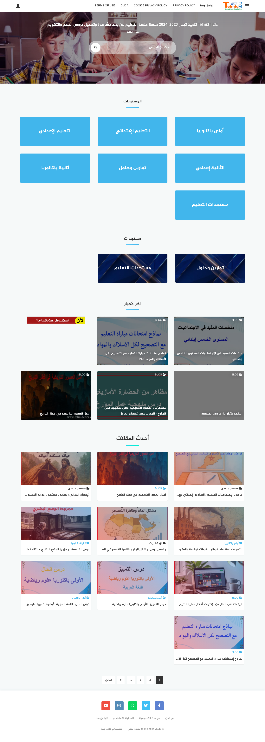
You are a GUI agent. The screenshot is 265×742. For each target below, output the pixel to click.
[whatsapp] (132, 705)
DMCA (124, 5)
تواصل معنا (206, 5)
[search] (95, 47)
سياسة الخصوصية (149, 718)
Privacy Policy (184, 5)
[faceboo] (159, 705)
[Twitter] (146, 705)
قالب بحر (106, 729)
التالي (108, 680)
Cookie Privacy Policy (150, 5)
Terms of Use (105, 5)
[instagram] (119, 705)
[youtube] (105, 705)
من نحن (169, 718)
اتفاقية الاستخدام (123, 718)
